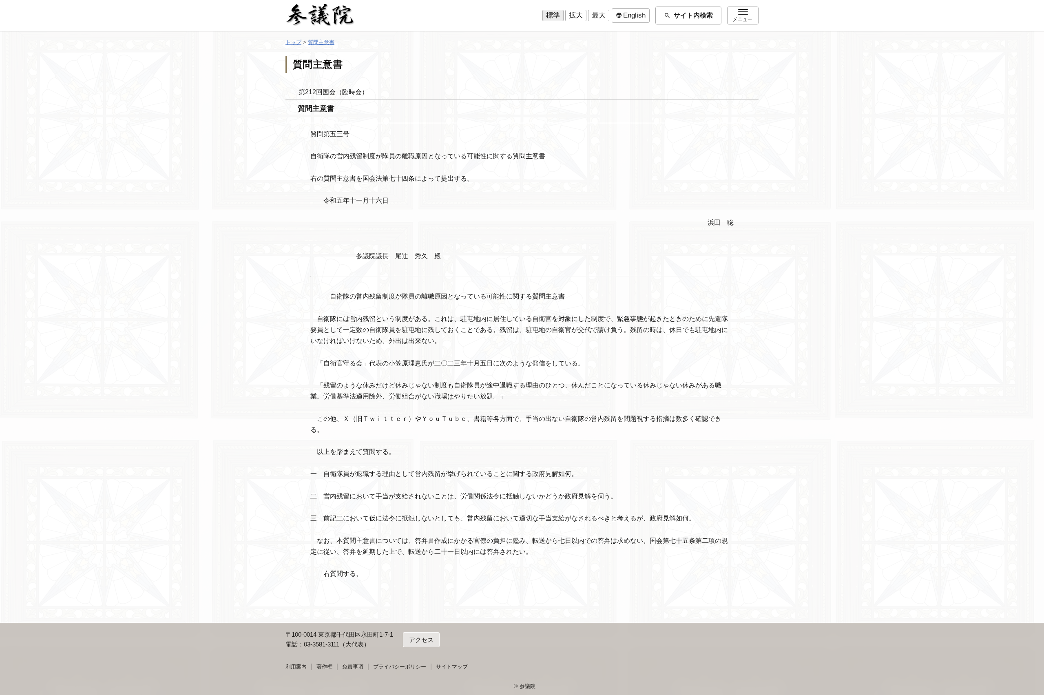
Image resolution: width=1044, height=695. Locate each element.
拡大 (576, 15)
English (631, 15)
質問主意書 (321, 42)
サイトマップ (452, 667)
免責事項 (352, 667)
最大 (599, 15)
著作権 (324, 667)
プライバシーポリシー (399, 667)
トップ (293, 42)
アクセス (421, 639)
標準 (553, 15)
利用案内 (296, 667)
